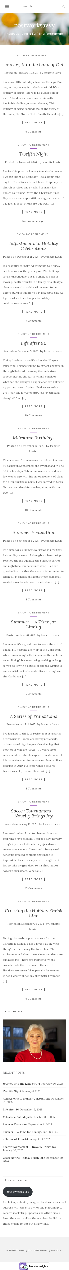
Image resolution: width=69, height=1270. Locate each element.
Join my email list (18, 1191)
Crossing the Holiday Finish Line (33, 913)
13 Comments (33, 888)
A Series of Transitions (33, 716)
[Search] (63, 6)
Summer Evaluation (33, 532)
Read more (33, 122)
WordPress (57, 1250)
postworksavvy (34, 25)
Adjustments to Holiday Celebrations (33, 245)
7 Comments (34, 694)
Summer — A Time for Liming (33, 624)
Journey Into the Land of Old (33, 65)
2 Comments (34, 321)
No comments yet (33, 221)
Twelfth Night (33, 154)
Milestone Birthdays (33, 438)
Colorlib (32, 1250)
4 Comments (33, 599)
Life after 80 (33, 343)
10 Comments (33, 415)
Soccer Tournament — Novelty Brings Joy (33, 813)
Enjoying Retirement (32, 55)
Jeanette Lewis (53, 73)
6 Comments (33, 131)
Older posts (12, 1011)
